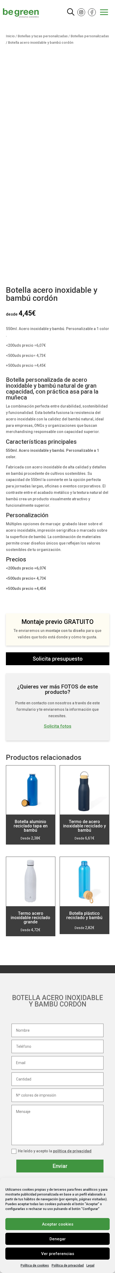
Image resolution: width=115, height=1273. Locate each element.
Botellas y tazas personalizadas (43, 36)
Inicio (10, 36)
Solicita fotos (57, 726)
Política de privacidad (68, 1265)
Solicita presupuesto (58, 659)
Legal (90, 1265)
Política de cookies (35, 1265)
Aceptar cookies (57, 1224)
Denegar (57, 1239)
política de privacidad (72, 1151)
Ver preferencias (57, 1253)
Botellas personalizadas (90, 36)
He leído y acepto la (54, 1151)
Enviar (60, 1166)
